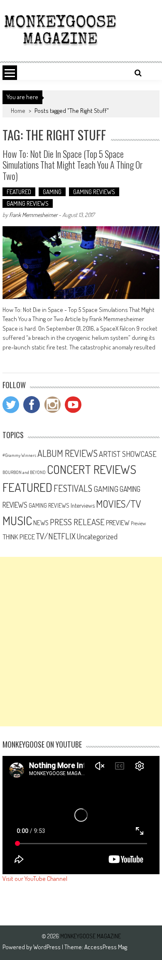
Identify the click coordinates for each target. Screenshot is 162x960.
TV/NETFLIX (56, 536)
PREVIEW (118, 522)
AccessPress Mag (105, 947)
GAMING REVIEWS (94, 192)
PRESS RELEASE (77, 521)
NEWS (41, 523)
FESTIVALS (73, 488)
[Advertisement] (81, 641)
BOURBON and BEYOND (24, 472)
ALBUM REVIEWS (67, 453)
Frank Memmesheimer (33, 214)
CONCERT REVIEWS (91, 469)
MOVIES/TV (118, 503)
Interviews (83, 505)
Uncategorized (97, 536)
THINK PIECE (18, 536)
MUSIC (17, 520)
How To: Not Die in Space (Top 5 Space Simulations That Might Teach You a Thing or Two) (72, 164)
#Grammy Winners (19, 455)
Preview (138, 523)
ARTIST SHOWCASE (128, 454)
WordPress (47, 947)
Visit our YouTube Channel (34, 879)
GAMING (52, 192)
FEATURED (19, 192)
